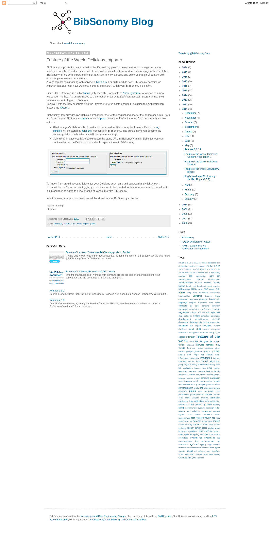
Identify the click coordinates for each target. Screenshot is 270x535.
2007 (185, 218)
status (217, 434)
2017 (185, 81)
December (191, 113)
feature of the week (72, 223)
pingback (182, 391)
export (181, 337)
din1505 (216, 319)
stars (211, 434)
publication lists (185, 401)
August (189, 131)
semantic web (200, 424)
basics (217, 282)
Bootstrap (197, 296)
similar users (201, 428)
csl (199, 312)
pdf (203, 384)
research (208, 414)
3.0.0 (195, 273)
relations (87, 130)
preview (208, 394)
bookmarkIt (215, 292)
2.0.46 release (185, 273)
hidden (181, 355)
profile (188, 398)
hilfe (189, 355)
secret (181, 425)
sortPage (208, 431)
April (187, 185)
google (189, 351)
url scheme (199, 451)
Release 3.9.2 (56, 290)
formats (210, 345)
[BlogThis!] (91, 219)
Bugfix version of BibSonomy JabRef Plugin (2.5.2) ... (199, 178)
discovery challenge (188, 322)
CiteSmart (202, 303)
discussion (204, 322)
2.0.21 (188, 263)
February (190, 194)
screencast (207, 421)
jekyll (212, 361)
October (189, 122)
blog (189, 292)
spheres (188, 434)
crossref (193, 312)
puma (191, 404)
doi (191, 325)
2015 (185, 90)
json (218, 361)
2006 (185, 223)
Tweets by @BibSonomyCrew (194, 53)
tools (198, 448)
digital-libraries (201, 319)
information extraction (188, 358)
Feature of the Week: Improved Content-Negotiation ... (200, 155)
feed (192, 341)
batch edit (191, 286)
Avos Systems (131, 93)
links (218, 365)
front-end (191, 348)
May (187, 145)
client (217, 303)
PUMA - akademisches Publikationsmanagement (195, 247)
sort (201, 431)
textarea (182, 448)
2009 (185, 209)
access (201, 273)
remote (198, 414)
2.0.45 (217, 269)
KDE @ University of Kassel (196, 241)
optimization (184, 384)
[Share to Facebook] (99, 219)
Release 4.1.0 (56, 300)
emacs (206, 329)
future (200, 348)
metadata (215, 371)
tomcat (193, 448)
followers (200, 345)
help (218, 351)
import (86, 223)
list (179, 368)
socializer (192, 431)
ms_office (200, 375)
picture (217, 388)
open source (206, 381)
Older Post (163, 237)
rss (213, 418)
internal (216, 358)
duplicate (182, 329)
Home (109, 237)
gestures (209, 348)
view (187, 454)
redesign (210, 408)
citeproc (192, 303)
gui (213, 351)
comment (216, 306)
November (191, 117)
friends (181, 348)
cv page (210, 312)
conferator (194, 309)
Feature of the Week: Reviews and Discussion (90, 271)
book (195, 292)
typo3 (217, 447)
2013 (185, 99)
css (203, 312)
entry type (215, 332)
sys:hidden (183, 438)
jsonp (180, 365)
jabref (205, 361)
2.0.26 (217, 266)
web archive (196, 454)
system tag (196, 438)
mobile (192, 374)
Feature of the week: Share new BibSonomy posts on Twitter (98, 252)
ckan (211, 303)
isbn (198, 361)
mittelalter (182, 375)
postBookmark (196, 395)
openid (217, 381)
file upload (215, 341)
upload (190, 451)
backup (198, 283)
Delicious (101, 82)
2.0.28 (189, 269)
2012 (185, 104)
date (218, 312)
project (196, 398)
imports (101, 118)
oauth (195, 381)
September (191, 127)
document (183, 325)
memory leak (204, 371)
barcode (207, 283)
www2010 (182, 458)
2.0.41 (203, 269)
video (180, 454)
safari (180, 421)
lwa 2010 (207, 368)
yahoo (93, 223)
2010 (185, 204)
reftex (217, 408)
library (194, 365)
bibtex (181, 292)
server (217, 425)
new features (185, 381)
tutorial (205, 448)
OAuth (63, 107)
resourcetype (184, 418)
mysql (196, 378)
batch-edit (201, 286)
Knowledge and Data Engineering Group (103, 516)
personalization (185, 388)
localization (188, 368)
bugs (217, 296)
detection (205, 316)
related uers (184, 411)
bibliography (184, 289)
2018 (185, 76)
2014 (185, 95)
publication (215, 397)
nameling (205, 378)
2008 (185, 214)
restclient (200, 418)
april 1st (215, 276)
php (201, 388)
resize (217, 414)
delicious (58, 223)
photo (196, 388)
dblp (180, 316)
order (193, 384)
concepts (182, 309)
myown (190, 378)
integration (206, 358)
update (181, 451)
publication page (201, 401)
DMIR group (164, 516)
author (200, 279)
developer (215, 316)
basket (181, 286)
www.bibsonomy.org (74, 43)
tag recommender (204, 441)
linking (212, 365)
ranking (216, 404)
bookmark (203, 292)
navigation (215, 378)
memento (193, 371)
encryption (194, 332)
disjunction (215, 322)
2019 (185, 72)
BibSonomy (187, 237)
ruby (218, 418)
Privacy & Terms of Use (134, 519)
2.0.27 (181, 269)
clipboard (182, 306)
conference (206, 309)
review (208, 418)
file (196, 341)
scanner (188, 421)
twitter (211, 448)
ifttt (202, 355)
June (188, 141)
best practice (214, 286)
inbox (217, 355)
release (206, 411)
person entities (213, 384)
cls (191, 306)
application (201, 276)
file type (204, 341)
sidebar (190, 428)
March (188, 189)
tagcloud (193, 444)
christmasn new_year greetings (192, 299)
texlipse (216, 444)
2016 (185, 86)
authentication (185, 279)
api (190, 276)
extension (190, 337)
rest (193, 418)
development (184, 319)
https (196, 355)
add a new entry (212, 273)
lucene (197, 368)
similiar (211, 428)
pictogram (208, 388)
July (187, 136)
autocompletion (185, 282)
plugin (192, 391)
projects (204, 398)
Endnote (204, 332)
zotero (201, 458)
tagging (202, 444)
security (188, 425)
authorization (214, 279)
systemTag (209, 438)
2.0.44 (210, 269)
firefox (181, 345)
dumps (217, 326)
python (198, 404)
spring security (200, 434)
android (181, 276)
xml (189, 457)
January (189, 199)
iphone (191, 361)
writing (217, 454)
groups (207, 351)
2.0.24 (209, 266)
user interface (213, 451)
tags (210, 444)
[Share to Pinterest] (103, 219)
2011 (185, 109)
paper (199, 384)
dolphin (197, 326)
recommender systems (195, 408)
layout (187, 364)
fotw (218, 344)
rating (181, 408)
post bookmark (205, 391)
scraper (197, 421)
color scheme (202, 306)
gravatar (198, 351)
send (211, 425)
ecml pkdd (195, 329)
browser (208, 296)
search (216, 421)
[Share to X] (95, 219)
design (196, 316)
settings (85, 118)
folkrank (190, 345)
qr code (208, 404)
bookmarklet (184, 296)
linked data (203, 364)
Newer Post (53, 237)
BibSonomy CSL (212, 289)
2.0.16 (181, 263)
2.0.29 (196, 269)
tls (188, 448)
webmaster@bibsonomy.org (105, 519)
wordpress (208, 454)
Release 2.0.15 (192, 149)
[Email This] (88, 219)
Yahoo (86, 93)
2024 (185, 67)
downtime (207, 325)
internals (182, 361)
